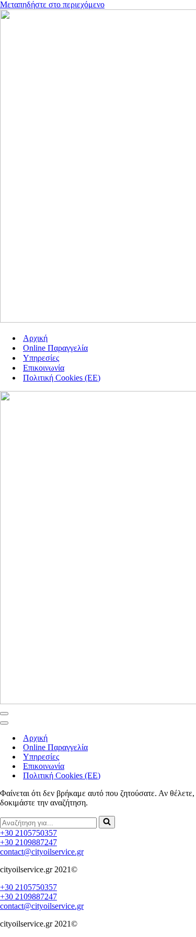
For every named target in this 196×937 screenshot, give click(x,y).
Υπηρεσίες (41, 357)
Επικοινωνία (43, 367)
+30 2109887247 (28, 842)
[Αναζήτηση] (107, 822)
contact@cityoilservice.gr (42, 851)
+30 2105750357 (28, 832)
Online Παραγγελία (55, 347)
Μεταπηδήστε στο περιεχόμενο (52, 4)
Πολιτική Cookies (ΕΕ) (61, 377)
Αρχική (35, 338)
